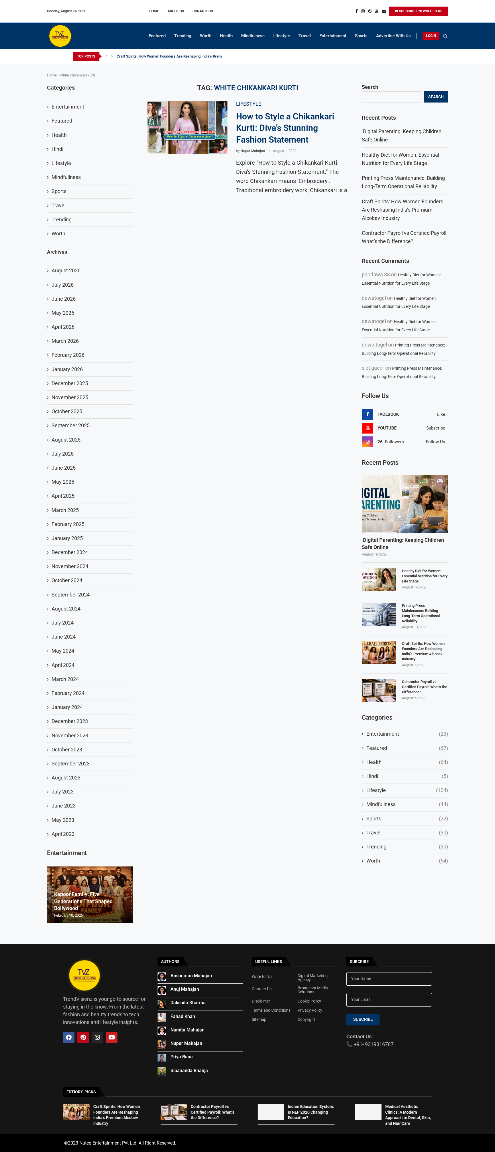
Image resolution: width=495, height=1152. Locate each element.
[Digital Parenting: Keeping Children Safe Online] (405, 504)
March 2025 (65, 510)
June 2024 (64, 637)
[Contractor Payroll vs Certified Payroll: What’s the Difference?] (379, 690)
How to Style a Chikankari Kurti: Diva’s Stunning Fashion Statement (285, 128)
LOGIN (431, 36)
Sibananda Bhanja (189, 1070)
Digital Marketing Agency (313, 978)
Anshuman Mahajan (191, 975)
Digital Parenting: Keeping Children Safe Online (403, 543)
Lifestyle (281, 35)
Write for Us (262, 976)
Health (226, 35)
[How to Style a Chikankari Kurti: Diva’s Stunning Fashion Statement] (187, 127)
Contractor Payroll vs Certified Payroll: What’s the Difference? (424, 687)
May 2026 (63, 313)
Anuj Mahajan (184, 989)
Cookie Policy (309, 1001)
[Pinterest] (370, 11)
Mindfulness (253, 35)
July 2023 (63, 792)
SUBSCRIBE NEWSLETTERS (420, 11)
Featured (157, 35)
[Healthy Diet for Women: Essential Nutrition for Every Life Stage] (379, 579)
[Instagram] (363, 11)
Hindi (407, 776)
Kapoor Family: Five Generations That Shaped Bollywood (83, 901)
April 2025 (63, 496)
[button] (106, 56)
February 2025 (68, 524)
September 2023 (71, 764)
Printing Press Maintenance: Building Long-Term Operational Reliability (421, 613)
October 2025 (67, 411)
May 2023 (63, 820)
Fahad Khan (182, 1016)
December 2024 (70, 552)
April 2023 (63, 834)
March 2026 (65, 341)
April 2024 (63, 665)
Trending (182, 35)
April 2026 (63, 327)
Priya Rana (181, 1057)
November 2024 (70, 566)
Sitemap (259, 1019)
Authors (170, 961)
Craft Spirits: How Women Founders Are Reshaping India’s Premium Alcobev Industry (186, 56)
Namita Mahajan (187, 1030)
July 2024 (63, 623)
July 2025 (63, 454)
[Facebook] (356, 11)
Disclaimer (261, 1001)
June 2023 (64, 806)
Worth (205, 35)
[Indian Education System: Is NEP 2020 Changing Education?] (271, 1112)
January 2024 (67, 707)
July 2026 (63, 285)
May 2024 (63, 651)
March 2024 (65, 679)
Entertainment (332, 35)
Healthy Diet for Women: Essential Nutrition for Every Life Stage (424, 576)
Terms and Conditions (271, 1010)
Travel (304, 35)
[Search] (445, 36)
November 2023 (70, 735)
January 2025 (67, 538)
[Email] (384, 11)
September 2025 (71, 425)
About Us (176, 11)
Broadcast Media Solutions (313, 990)
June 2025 (64, 468)
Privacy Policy (310, 1010)
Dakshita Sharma (188, 1002)
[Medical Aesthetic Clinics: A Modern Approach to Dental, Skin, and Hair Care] (368, 1112)
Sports (361, 35)
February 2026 (68, 355)
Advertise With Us (393, 35)
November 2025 (70, 397)
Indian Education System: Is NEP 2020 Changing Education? (311, 1112)
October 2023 (67, 750)
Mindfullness (407, 804)
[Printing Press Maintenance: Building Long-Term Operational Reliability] (379, 614)
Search (370, 87)
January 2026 (67, 369)
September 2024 (71, 595)
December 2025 (70, 383)
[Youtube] (377, 11)
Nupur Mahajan (253, 151)
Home (154, 11)
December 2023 (70, 721)
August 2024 (66, 609)
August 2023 (66, 778)
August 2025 (66, 440)
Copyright (306, 1019)
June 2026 (64, 299)
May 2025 (63, 482)
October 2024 (67, 580)
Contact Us (202, 11)
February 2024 (68, 693)
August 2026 (66, 270)
